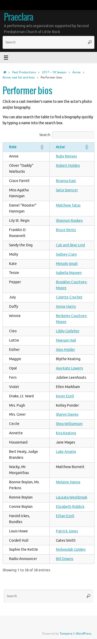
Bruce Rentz (66, 230)
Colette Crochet (69, 297)
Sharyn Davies (67, 414)
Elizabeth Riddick (70, 506)
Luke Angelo (66, 451)
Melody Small (67, 264)
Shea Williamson (69, 424)
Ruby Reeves (66, 156)
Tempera (66, 634)
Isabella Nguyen (69, 273)
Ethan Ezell (65, 516)
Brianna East (66, 181)
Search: (45, 135)
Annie (76, 72)
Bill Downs (64, 559)
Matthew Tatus (68, 205)
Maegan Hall (66, 340)
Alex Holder (65, 350)
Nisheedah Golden (71, 549)
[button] (41, 147)
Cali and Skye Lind (70, 245)
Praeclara (18, 17)
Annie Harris (66, 306)
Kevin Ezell (65, 396)
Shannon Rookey (69, 220)
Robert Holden (68, 165)
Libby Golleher (67, 331)
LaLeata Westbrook (71, 497)
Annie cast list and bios (19, 77)
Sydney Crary (66, 254)
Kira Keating (66, 433)
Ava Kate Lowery (69, 368)
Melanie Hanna (68, 482)
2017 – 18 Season (54, 72)
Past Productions (24, 72)
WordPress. (84, 634)
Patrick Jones (67, 531)
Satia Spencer (67, 190)
